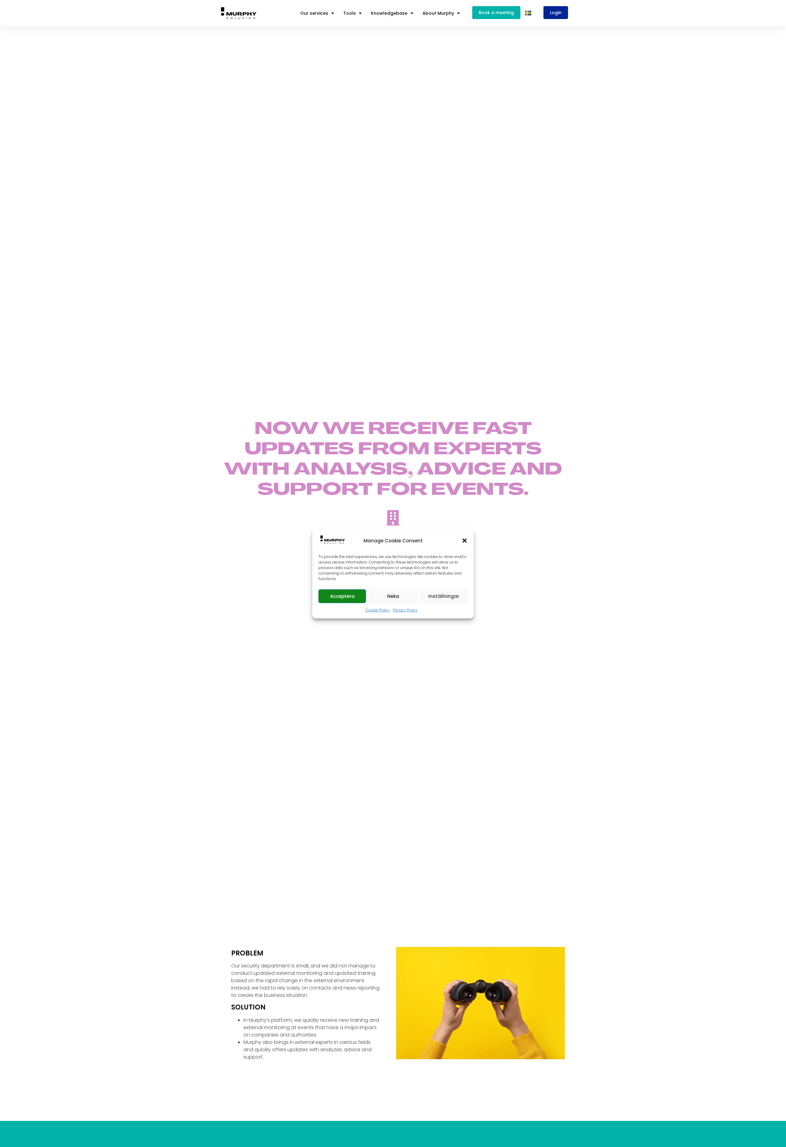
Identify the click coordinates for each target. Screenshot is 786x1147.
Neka (393, 596)
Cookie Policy (377, 610)
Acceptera (342, 596)
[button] (464, 540)
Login (556, 13)
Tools (349, 13)
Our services (314, 13)
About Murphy (438, 13)
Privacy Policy (405, 610)
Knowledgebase (389, 13)
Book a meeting (496, 13)
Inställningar (443, 596)
